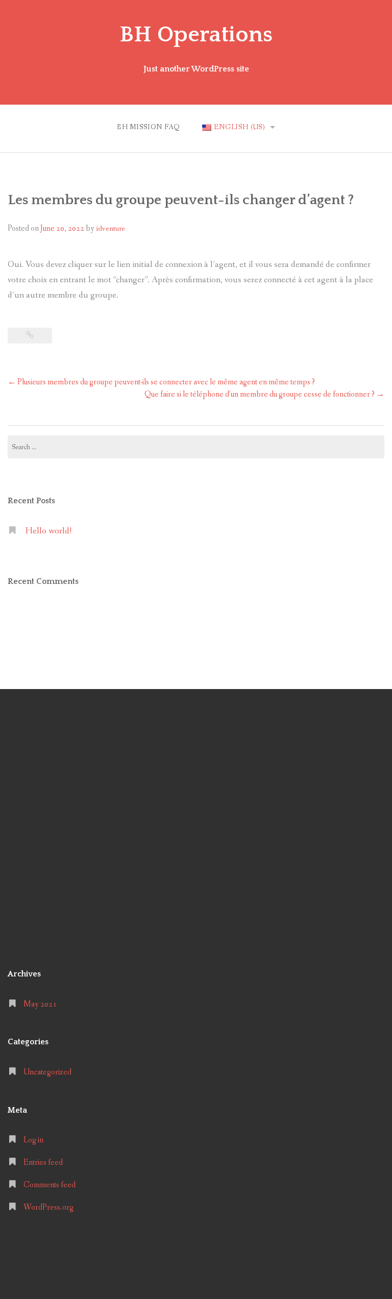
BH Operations (196, 34)
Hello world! (48, 531)
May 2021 (40, 1004)
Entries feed (43, 1162)
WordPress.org (48, 1207)
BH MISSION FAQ (148, 127)
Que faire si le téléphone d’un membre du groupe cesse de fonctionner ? (264, 394)
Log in (33, 1140)
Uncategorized (47, 1072)
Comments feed (49, 1185)
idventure (110, 229)
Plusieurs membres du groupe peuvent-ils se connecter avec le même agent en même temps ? (161, 382)
